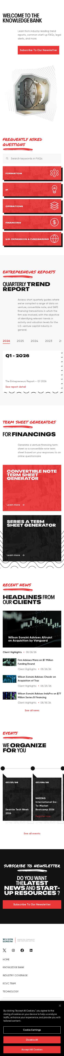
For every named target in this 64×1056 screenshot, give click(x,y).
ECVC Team (9, 983)
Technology (11, 991)
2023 (48, 341)
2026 (6, 341)
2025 (20, 341)
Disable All (32, 1040)
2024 (34, 341)
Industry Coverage (15, 975)
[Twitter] (4, 951)
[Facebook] (22, 951)
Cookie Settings (32, 1030)
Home (6, 959)
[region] (32, 1028)
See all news (32, 710)
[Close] (55, 158)
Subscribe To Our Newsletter (38, 50)
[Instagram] (13, 951)
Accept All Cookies (32, 1049)
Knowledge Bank (13, 967)
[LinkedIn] (31, 951)
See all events (32, 833)
